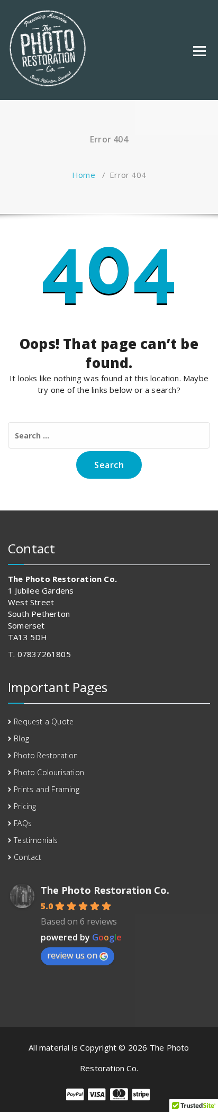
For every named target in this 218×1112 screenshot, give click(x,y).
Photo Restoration (46, 755)
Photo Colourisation (49, 772)
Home (83, 174)
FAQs (23, 823)
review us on (72, 955)
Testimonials (36, 840)
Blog (21, 738)
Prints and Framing (46, 789)
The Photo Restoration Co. (105, 890)
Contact (27, 857)
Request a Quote (44, 721)
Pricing (25, 806)
